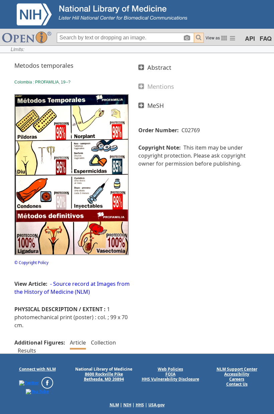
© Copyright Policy (31, 262)
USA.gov (156, 405)
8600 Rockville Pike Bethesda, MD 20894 (104, 376)
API (250, 38)
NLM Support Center (237, 369)
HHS (140, 405)
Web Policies (170, 369)
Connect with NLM (37, 369)
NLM (114, 405)
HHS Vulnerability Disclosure (170, 379)
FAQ (266, 38)
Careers (236, 379)
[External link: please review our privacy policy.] (29, 382)
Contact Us (237, 384)
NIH (127, 405)
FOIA (170, 374)
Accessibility (236, 374)
